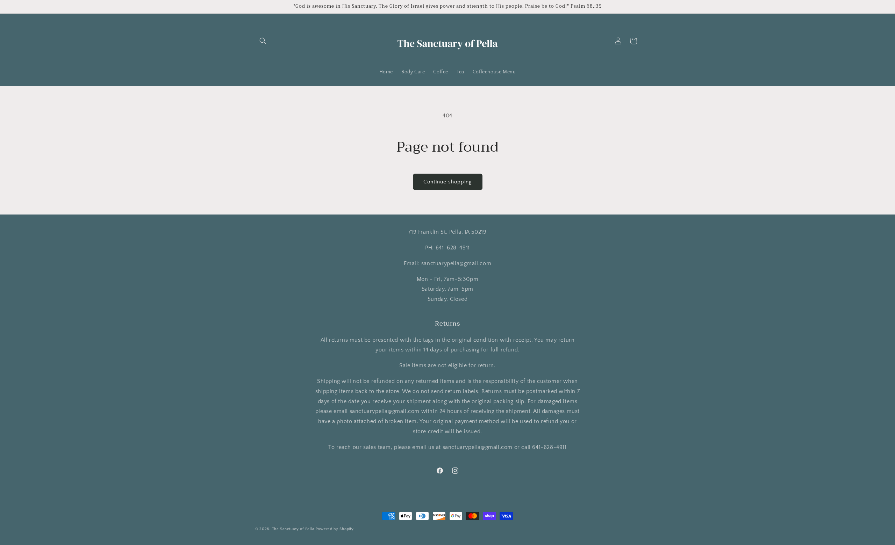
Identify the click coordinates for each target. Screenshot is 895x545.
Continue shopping (447, 182)
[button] (263, 41)
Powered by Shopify (335, 529)
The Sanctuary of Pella (293, 529)
